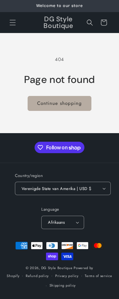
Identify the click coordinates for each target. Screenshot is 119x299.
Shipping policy (63, 285)
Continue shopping (59, 103)
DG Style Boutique (57, 267)
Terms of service (98, 275)
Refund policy (37, 275)
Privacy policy (67, 275)
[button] (13, 23)
